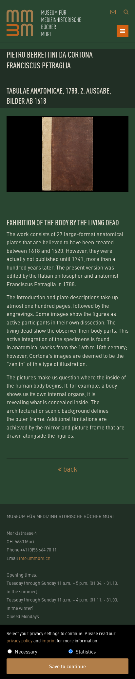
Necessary (26, 651)
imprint (49, 640)
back (70, 469)
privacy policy (19, 640)
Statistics (86, 651)
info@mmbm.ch (34, 558)
